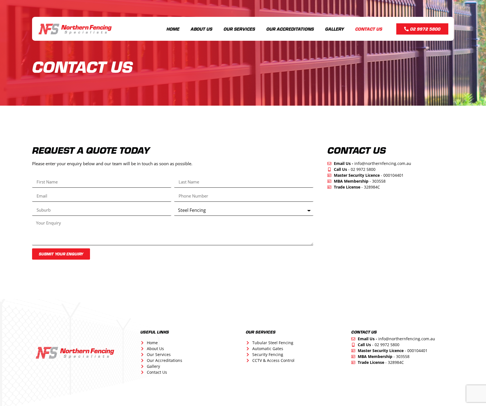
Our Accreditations (290, 29)
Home (172, 29)
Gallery (334, 29)
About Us (201, 29)
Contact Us (368, 29)
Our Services (239, 29)
